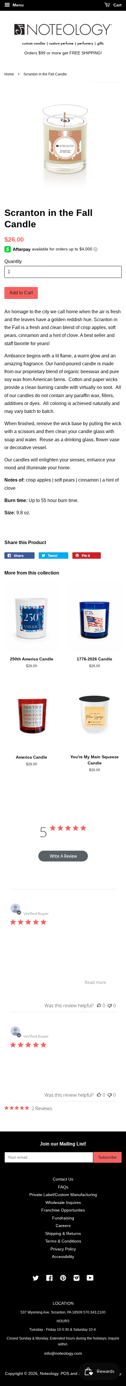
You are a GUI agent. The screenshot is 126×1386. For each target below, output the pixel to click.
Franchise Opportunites (63, 1210)
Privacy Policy (63, 1249)
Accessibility (63, 1257)
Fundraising (63, 1218)
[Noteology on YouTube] (90, 1279)
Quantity (13, 261)
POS (65, 1373)
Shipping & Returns (63, 1233)
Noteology (49, 1373)
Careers (63, 1226)
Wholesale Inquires (63, 1202)
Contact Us (63, 1179)
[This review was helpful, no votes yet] (99, 1005)
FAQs (63, 1187)
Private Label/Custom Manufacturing (63, 1195)
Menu (17, 5)
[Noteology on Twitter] (36, 1279)
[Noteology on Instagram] (76, 1279)
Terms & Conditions (63, 1241)
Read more (95, 982)
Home (9, 74)
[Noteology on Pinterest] (63, 1279)
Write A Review (63, 856)
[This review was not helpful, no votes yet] (110, 1005)
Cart (117, 5)
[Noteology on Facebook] (49, 1279)
